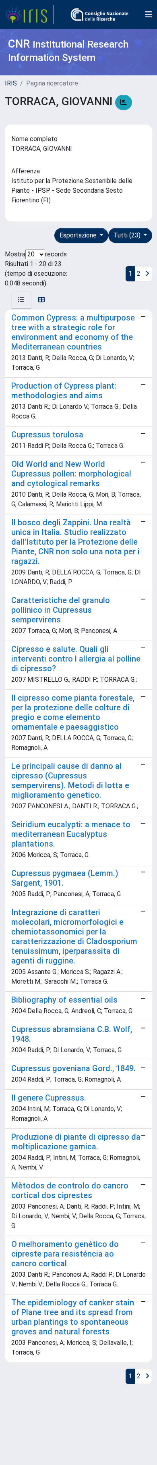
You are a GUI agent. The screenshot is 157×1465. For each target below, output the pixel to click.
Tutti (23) (128, 235)
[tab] (21, 299)
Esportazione (79, 235)
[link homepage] (29, 14)
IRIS (11, 83)
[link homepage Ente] (99, 14)
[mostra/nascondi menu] (148, 14)
